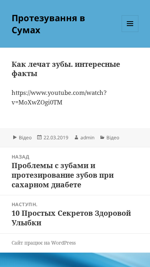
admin (87, 137)
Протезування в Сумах (48, 24)
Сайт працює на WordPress (44, 242)
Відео (25, 137)
